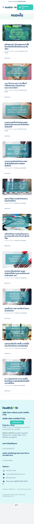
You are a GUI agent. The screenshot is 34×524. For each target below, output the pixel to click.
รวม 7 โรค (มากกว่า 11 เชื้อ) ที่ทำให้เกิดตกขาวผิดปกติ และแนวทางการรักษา (16, 85)
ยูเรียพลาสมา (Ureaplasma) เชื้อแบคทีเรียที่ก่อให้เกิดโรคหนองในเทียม (17, 46)
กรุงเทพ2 (24, 433)
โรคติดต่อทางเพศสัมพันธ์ (20, 168)
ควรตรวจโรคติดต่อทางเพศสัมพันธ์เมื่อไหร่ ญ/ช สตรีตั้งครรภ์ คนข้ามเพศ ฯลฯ (17, 273)
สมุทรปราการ (6, 435)
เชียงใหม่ (5, 437)
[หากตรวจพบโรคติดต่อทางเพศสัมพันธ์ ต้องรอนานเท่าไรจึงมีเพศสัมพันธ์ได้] (17, 110)
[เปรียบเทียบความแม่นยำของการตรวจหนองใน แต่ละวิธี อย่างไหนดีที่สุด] (17, 222)
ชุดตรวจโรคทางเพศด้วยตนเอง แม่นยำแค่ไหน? (16, 199)
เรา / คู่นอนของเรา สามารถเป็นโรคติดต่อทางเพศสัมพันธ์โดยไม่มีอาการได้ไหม (17, 381)
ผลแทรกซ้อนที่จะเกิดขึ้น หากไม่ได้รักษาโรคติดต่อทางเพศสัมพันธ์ (17, 344)
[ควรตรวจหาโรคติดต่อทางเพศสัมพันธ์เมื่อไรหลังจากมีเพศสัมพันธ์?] (17, 149)
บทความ (17, 51)
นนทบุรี (14, 435)
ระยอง (24, 435)
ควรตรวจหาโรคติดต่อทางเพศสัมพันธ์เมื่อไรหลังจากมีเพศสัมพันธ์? (16, 163)
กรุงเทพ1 (18, 433)
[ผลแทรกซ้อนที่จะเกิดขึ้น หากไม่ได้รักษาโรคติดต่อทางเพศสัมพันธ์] (17, 332)
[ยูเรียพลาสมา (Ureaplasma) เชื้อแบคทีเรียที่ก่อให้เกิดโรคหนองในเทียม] (17, 33)
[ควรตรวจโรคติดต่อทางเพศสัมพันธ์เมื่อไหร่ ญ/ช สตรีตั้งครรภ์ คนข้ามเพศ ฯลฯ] (17, 259)
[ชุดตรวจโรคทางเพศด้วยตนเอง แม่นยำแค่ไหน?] (17, 187)
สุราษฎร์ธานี (13, 437)
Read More (7, 58)
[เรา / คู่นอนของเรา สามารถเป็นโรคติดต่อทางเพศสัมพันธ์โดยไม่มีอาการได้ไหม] (17, 367)
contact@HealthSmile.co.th (15, 474)
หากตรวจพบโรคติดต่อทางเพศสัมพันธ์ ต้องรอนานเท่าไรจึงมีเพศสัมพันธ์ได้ (17, 124)
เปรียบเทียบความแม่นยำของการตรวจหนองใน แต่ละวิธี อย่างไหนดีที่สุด (17, 236)
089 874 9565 (22, 1)
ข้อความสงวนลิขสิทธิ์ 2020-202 (16, 481)
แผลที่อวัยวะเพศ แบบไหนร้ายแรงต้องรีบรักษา (17, 309)
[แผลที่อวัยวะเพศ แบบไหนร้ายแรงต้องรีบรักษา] (17, 297)
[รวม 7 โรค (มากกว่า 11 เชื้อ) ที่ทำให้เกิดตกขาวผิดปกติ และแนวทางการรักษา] (17, 72)
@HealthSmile (11, 478)
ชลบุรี (19, 435)
